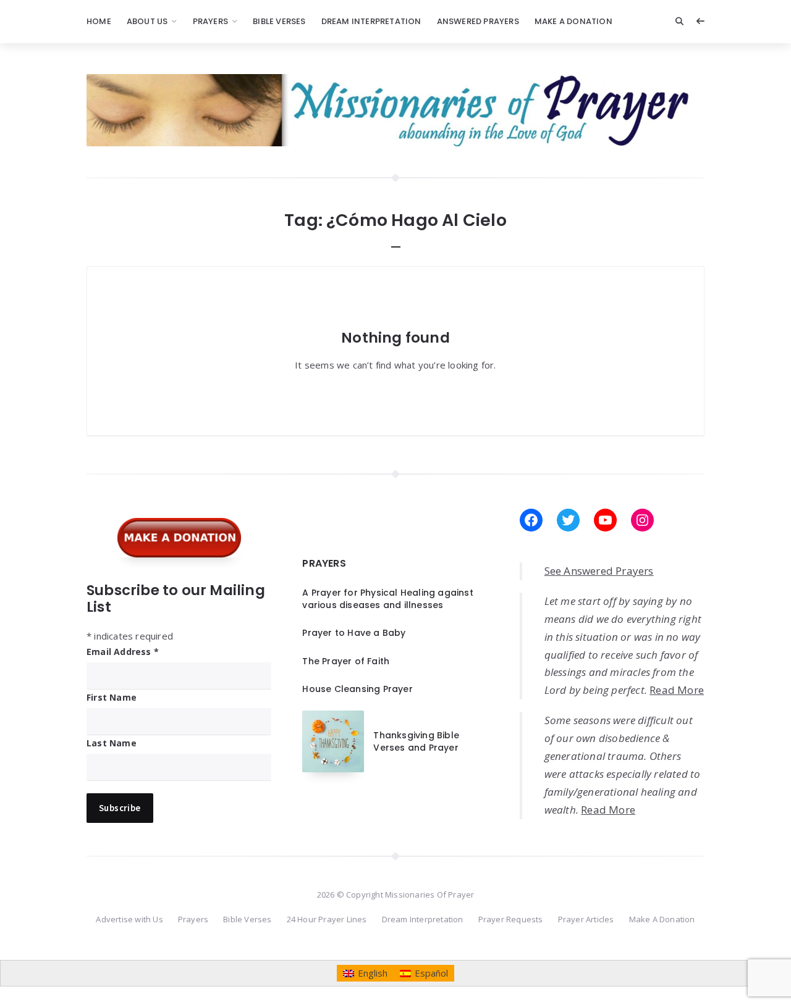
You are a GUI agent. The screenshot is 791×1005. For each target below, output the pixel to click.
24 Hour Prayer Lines (327, 919)
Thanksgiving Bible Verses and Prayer (416, 741)
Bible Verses (279, 21)
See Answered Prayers (599, 571)
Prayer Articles (586, 919)
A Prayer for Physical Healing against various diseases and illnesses (387, 598)
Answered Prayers (478, 21)
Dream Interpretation (371, 21)
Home (99, 21)
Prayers (210, 21)
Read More (676, 690)
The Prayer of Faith (345, 661)
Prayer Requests (510, 919)
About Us (147, 21)
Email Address (123, 651)
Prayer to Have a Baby (353, 633)
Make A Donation (573, 21)
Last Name (112, 743)
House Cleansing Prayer (357, 689)
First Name (112, 697)
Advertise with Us (129, 919)
